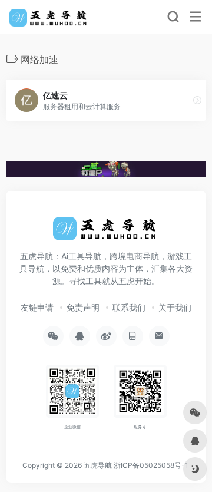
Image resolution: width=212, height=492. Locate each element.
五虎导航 (98, 465)
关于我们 (174, 307)
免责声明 (83, 307)
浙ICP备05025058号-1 (151, 465)
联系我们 (128, 307)
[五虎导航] (49, 17)
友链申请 (37, 307)
